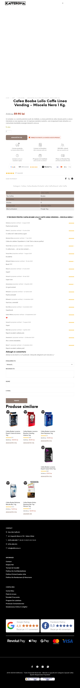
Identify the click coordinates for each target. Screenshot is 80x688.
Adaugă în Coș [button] (11, 443)
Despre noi (10, 565)
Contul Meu (10, 591)
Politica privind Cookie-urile (16, 574)
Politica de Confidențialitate (16, 571)
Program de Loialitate (13, 600)
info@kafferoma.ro (14, 548)
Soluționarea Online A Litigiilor (16, 607)
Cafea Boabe (20, 98)
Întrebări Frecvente (13, 597)
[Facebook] (66, 179)
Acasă (7, 98)
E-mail (8, 391)
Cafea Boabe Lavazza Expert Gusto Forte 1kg (48, 468)
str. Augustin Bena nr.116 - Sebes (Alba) (21, 536)
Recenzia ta (10, 368)
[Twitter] (69, 179)
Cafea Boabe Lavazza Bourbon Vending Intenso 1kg (30, 433)
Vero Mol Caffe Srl (14, 532)
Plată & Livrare (11, 594)
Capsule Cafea (68, 672)
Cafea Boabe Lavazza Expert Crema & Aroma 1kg (13, 433)
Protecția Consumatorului (15, 604)
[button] (61, 3)
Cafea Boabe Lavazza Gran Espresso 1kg (48, 432)
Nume (8, 381)
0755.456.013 (12, 544)
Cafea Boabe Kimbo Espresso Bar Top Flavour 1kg (29, 504)
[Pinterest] (72, 179)
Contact (9, 561)
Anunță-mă (27, 514)
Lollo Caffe (49, 186)
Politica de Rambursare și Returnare (19, 577)
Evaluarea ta (11, 361)
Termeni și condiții (12, 568)
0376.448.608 (13, 540)
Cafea (13, 98)
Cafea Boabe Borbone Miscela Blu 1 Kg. (13, 503)
